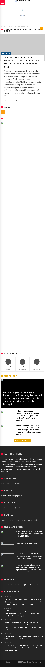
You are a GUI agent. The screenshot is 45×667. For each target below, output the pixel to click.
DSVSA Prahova (14, 466)
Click (2, 484)
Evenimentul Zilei (7, 585)
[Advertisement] (22, 327)
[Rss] (3, 112)
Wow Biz (18, 484)
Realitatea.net (30, 585)
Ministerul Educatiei (24, 469)
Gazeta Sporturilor (8, 496)
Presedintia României (29, 466)
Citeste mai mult (11, 101)
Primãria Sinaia (29, 464)
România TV (19, 585)
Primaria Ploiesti (7, 459)
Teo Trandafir (32, 520)
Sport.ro (19, 496)
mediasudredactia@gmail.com (12, 508)
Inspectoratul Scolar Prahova (11, 464)
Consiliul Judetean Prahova (24, 459)
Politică (6, 53)
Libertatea (9, 484)
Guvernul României (8, 469)
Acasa (3, 26)
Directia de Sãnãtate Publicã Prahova (22, 461)
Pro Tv (39, 585)
